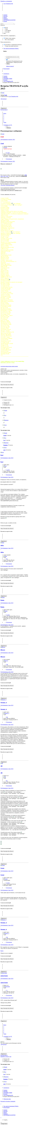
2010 (2, 176)
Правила (5, 18)
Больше (5, 21)
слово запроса (10, 38)
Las (4, 440)
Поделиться (3, 98)
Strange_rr (4, 702)
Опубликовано (8, 139)
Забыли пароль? (10, 66)
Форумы (5, 16)
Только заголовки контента (11, 46)
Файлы (5, 17)
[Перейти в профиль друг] (5, 425)
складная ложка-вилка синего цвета (9, 366)
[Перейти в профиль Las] (4, 415)
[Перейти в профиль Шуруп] (3, 647)
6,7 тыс (8, 152)
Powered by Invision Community (8, 1101)
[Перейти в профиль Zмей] (2, 92)
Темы (6, 29)
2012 (7, 176)
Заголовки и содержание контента (13, 44)
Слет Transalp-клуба (13, 96)
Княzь (2, 600)
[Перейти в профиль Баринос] (6, 420)
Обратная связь (7, 1099)
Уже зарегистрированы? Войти (11, 48)
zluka (2, 545)
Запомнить (8, 61)
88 (6, 780)
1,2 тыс (8, 469)
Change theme (4, 1123)
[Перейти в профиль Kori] (2, 452)
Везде (6, 27)
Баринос (5, 445)
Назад (4, 113)
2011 (4, 176)
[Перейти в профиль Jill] (2, 763)
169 (7, 664)
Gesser (2, 868)
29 (6, 558)
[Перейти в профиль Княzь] (3, 597)
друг (4, 450)
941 (7, 717)
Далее (4, 122)
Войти (8, 63)
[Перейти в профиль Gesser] (3, 865)
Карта (2, 950)
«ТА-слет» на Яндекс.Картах (7, 185)
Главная (5, 14)
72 (6, 990)
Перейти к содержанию (6, 1)
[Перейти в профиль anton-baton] (4, 973)
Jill (1, 766)
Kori (2, 455)
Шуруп (3, 650)
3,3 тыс (8, 882)
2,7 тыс (8, 614)
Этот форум (8, 30)
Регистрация (6, 68)
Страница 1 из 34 (7, 125)
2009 (25, 175)
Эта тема (7, 32)
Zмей (5, 95)
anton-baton (4, 975)
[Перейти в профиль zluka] (2, 542)
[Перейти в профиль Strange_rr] (3, 699)
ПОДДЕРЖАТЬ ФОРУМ (9, 20)
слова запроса (9, 39)
